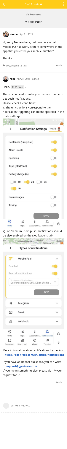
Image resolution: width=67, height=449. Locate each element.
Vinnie (19, 87)
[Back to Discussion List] (3, 4)
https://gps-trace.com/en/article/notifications (34, 354)
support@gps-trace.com (21, 366)
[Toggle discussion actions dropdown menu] (63, 4)
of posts (32, 4)
